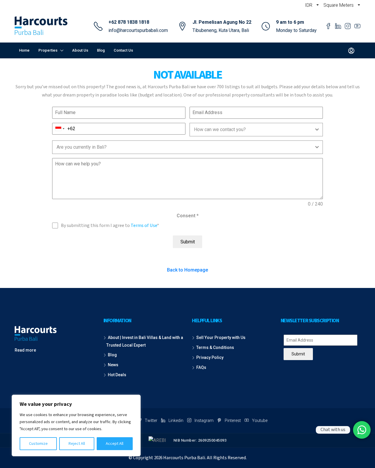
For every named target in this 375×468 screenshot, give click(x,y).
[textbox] (250, 129)
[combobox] (59, 129)
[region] (76, 425)
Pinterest (233, 420)
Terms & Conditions (215, 347)
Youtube (259, 420)
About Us (80, 50)
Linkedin (176, 420)
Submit (187, 242)
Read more (25, 350)
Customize (38, 444)
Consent (188, 215)
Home (24, 50)
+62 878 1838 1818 (128, 22)
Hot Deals (117, 374)
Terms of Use (144, 225)
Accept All (114, 444)
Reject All (77, 444)
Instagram (204, 420)
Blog (101, 50)
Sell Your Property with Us (221, 337)
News (113, 364)
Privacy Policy (210, 357)
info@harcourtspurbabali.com (138, 30)
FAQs (201, 367)
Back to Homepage (187, 270)
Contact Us (123, 50)
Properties (47, 50)
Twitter (151, 420)
